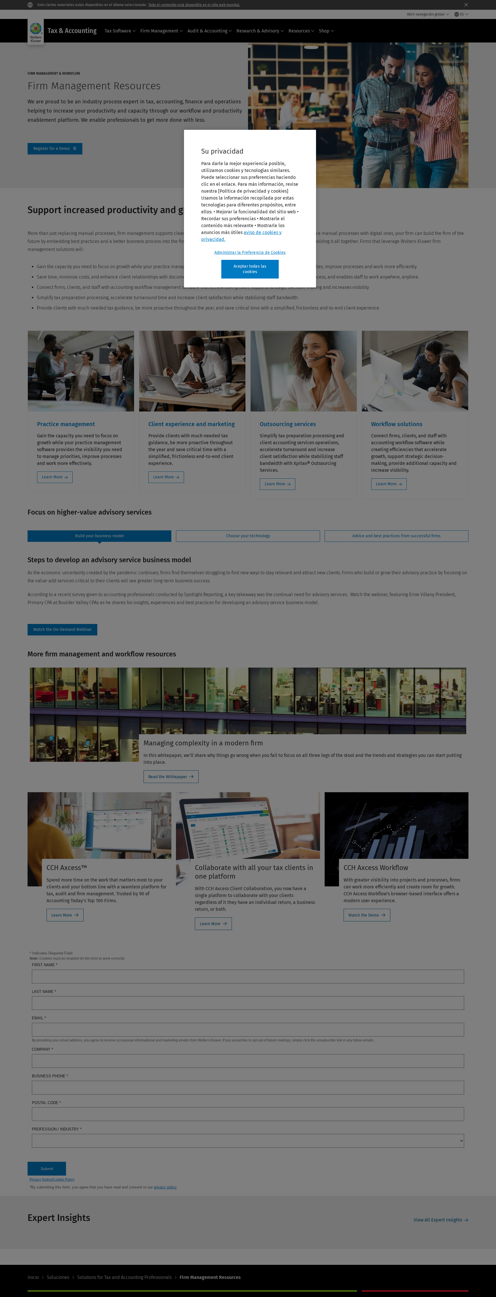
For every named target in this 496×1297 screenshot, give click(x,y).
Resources (299, 31)
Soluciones (58, 1277)
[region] (250, 208)
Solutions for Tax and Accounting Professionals (124, 1277)
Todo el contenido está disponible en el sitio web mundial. (194, 5)
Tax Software (118, 31)
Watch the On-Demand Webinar (62, 629)
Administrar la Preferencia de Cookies (250, 252)
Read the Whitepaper (167, 776)
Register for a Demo (55, 148)
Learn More (52, 477)
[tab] (99, 536)
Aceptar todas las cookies (250, 269)
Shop (324, 31)
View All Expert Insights (438, 1220)
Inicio (33, 1277)
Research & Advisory (258, 31)
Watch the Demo (363, 915)
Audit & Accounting (207, 31)
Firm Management (159, 31)
